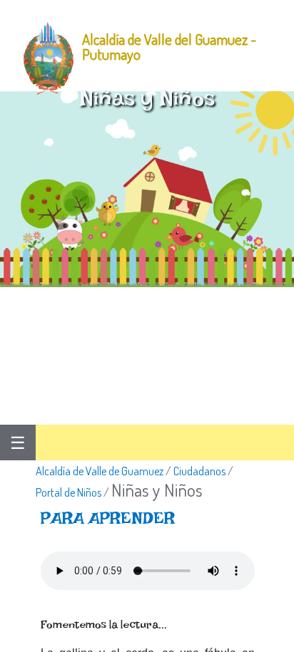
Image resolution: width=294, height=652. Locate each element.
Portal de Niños (68, 492)
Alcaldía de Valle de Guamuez (99, 471)
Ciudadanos (199, 471)
